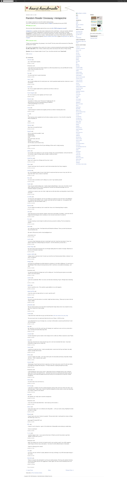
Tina (28, 450)
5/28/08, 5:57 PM (30, 331)
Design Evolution (79, 72)
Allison (28, 164)
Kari (28, 73)
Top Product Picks (79, 31)
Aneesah (29, 362)
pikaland (77, 124)
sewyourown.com (65, 36)
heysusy (77, 83)
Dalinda (77, 70)
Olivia (28, 226)
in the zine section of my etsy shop (60, 315)
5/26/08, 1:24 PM (30, 63)
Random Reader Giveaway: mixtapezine (46, 18)
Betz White (78, 61)
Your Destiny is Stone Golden (81, 164)
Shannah (29, 99)
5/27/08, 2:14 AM (30, 175)
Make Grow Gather (79, 103)
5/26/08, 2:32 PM (30, 84)
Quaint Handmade (79, 129)
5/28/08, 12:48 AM (31, 288)
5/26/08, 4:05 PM (30, 96)
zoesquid (29, 333)
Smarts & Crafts (79, 138)
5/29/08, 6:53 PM (30, 438)
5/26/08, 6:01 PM (30, 122)
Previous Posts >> (70, 470)
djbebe (28, 150)
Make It (77, 105)
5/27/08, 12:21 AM (31, 168)
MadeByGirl (78, 102)
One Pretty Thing (79, 119)
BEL (28, 424)
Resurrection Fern (79, 132)
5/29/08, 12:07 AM (31, 352)
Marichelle (29, 458)
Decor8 (99, 22)
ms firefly (29, 196)
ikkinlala (29, 170)
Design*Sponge (79, 75)
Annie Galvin (54, 36)
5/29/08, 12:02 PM (31, 392)
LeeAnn (29, 239)
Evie (28, 219)
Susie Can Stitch (79, 140)
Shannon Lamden (47, 36)
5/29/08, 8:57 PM (30, 455)
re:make (77, 130)
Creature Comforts (79, 69)
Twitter (77, 21)
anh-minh (77, 53)
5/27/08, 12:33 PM (31, 203)
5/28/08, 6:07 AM (30, 311)
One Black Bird (78, 118)
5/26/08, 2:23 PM (30, 76)
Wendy (28, 354)
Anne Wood (78, 54)
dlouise (29, 406)
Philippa (29, 261)
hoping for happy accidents (81, 86)
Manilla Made (78, 107)
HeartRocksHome (79, 81)
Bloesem (77, 64)
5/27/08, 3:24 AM (30, 194)
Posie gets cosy (79, 127)
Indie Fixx (93, 22)
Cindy (28, 107)
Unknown (29, 59)
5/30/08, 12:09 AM (31, 464)
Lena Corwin (78, 94)
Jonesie (29, 347)
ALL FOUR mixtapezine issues (59, 28)
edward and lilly (30, 291)
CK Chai (29, 385)
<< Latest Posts (29, 470)
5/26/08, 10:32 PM (31, 148)
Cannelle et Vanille (79, 67)
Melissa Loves (78, 110)
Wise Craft (78, 160)
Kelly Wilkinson (78, 41)
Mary (28, 177)
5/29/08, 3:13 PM (30, 421)
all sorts (77, 51)
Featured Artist (78, 37)
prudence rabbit (30, 254)
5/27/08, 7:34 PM (30, 282)
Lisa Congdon (78, 99)
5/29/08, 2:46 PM (30, 411)
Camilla (29, 313)
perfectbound (78, 122)
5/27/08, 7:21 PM (30, 275)
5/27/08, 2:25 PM (30, 224)
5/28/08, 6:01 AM (30, 302)
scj (28, 113)
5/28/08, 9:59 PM (30, 337)
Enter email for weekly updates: (95, 33)
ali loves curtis (78, 50)
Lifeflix (77, 26)
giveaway (30, 53)
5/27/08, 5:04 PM (30, 236)
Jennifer (29, 277)
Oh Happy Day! (79, 113)
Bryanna (29, 205)
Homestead (78, 84)
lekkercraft (78, 92)
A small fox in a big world (80, 48)
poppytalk (77, 126)
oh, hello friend (78, 116)
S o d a (29, 433)
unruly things (78, 156)
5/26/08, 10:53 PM (31, 155)
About (77, 18)
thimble (77, 149)
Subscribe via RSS (93, 38)
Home (49, 470)
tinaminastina (78, 151)
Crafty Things (30, 246)
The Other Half (78, 34)
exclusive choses (79, 78)
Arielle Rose (30, 158)
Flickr (77, 23)
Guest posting (78, 27)
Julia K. (29, 79)
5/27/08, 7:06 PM (30, 267)
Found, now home (79, 80)
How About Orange (79, 88)
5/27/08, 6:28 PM (30, 251)
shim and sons (78, 137)
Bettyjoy (77, 59)
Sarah (28, 86)
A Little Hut (78, 46)
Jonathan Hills (78, 89)
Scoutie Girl (93, 25)
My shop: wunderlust (79, 24)
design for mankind (79, 73)
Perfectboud (99, 29)
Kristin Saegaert (30, 92)
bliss (77, 62)
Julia (28, 211)
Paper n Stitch (78, 121)
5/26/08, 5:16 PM (30, 111)
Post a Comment (30, 467)
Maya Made (78, 108)
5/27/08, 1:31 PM (30, 209)
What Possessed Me (79, 157)
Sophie (28, 184)
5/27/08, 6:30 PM (30, 259)
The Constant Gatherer (80, 143)
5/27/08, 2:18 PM (30, 216)
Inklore (28, 379)
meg (28, 339)
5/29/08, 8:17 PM (30, 448)
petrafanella (29, 304)
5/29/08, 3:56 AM (30, 367)
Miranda (29, 414)
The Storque (78, 148)
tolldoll (28, 285)
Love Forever (78, 100)
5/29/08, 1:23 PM (30, 404)
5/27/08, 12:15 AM (31, 161)
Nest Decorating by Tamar (80, 111)
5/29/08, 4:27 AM (30, 377)
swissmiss (78, 141)
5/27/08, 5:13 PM (30, 244)
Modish (93, 18)
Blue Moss (78, 65)
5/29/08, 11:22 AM (31, 383)
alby (28, 326)
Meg (28, 394)
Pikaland (93, 29)
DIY (76, 36)
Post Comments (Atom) (37, 472)
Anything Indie (78, 56)
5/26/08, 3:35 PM (30, 90)
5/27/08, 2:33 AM (30, 181)
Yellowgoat (78, 162)
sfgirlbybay (78, 135)
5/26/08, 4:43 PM (30, 105)
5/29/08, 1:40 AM (30, 359)
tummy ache (78, 154)
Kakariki (29, 131)
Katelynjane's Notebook (80, 91)
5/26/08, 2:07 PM (30, 70)
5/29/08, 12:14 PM (31, 398)
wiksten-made (78, 159)
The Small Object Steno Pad (81, 146)
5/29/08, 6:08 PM (30, 430)
